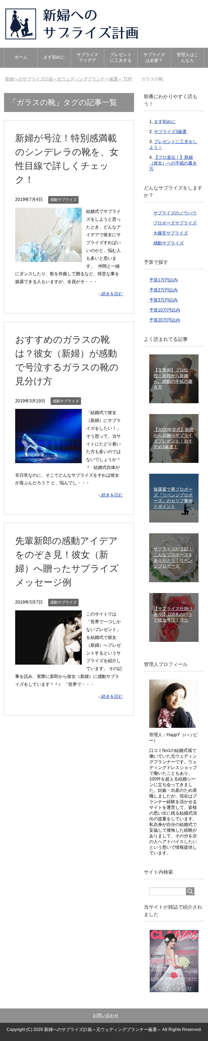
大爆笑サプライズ (170, 233)
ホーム (20, 57)
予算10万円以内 (164, 310)
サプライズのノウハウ (175, 213)
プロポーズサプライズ (175, 223)
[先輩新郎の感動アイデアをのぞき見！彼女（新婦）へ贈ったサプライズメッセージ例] (48, 660)
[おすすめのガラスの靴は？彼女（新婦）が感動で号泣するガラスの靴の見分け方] (48, 459)
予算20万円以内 (164, 320)
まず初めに (54, 57)
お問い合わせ (106, 1015)
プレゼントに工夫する (121, 57)
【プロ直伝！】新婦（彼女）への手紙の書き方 (173, 163)
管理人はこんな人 (187, 57)
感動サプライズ (63, 199)
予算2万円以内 (163, 290)
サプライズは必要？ (154, 57)
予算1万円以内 (163, 280)
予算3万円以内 (163, 300)
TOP (68, 79)
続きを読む (112, 294)
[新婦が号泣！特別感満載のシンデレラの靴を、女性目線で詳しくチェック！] (48, 257)
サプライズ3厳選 (170, 131)
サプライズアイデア (87, 57)
